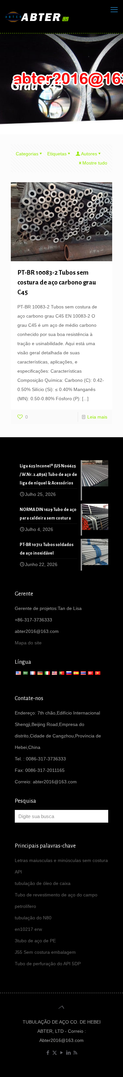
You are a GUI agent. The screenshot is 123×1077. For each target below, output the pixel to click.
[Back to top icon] (61, 1007)
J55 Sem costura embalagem (45, 952)
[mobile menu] (114, 9)
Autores (89, 153)
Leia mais (97, 417)
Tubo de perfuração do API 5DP (48, 963)
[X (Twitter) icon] (54, 1052)
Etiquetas (57, 153)
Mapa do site (28, 642)
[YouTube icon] (61, 1052)
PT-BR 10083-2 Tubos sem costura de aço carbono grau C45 (56, 282)
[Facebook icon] (47, 1052)
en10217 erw (28, 929)
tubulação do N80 (33, 917)
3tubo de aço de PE (35, 940)
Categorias (27, 153)
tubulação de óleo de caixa (43, 883)
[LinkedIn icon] (68, 1052)
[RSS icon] (75, 1052)
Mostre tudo (94, 163)
